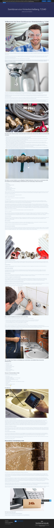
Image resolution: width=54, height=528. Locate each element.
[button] (50, 501)
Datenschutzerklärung (31, 1)
